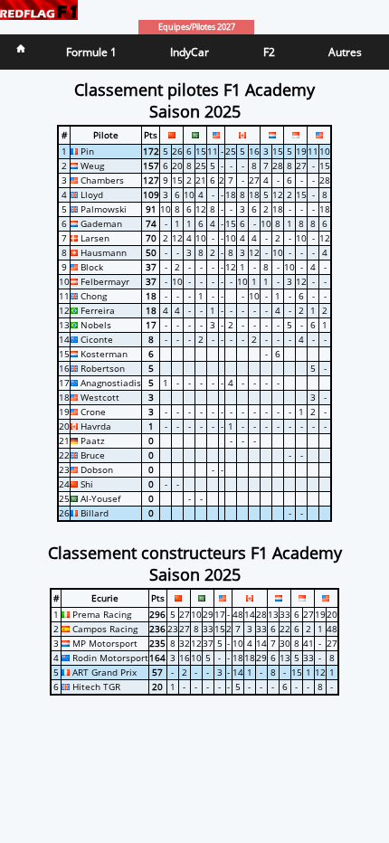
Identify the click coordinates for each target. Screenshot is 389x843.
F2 (269, 52)
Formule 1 (91, 52)
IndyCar (189, 52)
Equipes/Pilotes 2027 (196, 27)
